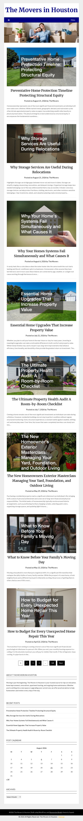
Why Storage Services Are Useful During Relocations (25, 716)
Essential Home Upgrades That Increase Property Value (26, 725)
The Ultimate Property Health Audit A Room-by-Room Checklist (29, 730)
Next (61, 663)
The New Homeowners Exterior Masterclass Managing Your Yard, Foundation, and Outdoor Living (41, 481)
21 (52, 768)
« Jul (7, 779)
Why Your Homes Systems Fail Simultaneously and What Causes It (29, 720)
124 (52, 663)
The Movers (54, 101)
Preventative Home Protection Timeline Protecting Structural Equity (31, 711)
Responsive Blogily (55, 812)
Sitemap (61, 817)
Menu (73, 20)
